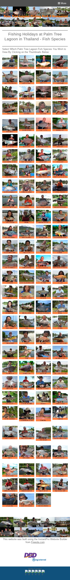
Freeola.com (38, 542)
